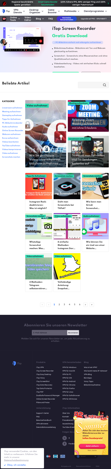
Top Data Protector (44, 388)
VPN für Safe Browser (71, 395)
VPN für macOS (68, 371)
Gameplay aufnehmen (12, 115)
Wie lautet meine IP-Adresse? (95, 371)
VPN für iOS (67, 378)
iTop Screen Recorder (45, 371)
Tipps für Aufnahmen (11, 119)
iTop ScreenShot (43, 381)
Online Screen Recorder (12, 130)
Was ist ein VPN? (90, 367)
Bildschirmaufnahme (92, 385)
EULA (97, 466)
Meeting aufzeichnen (11, 112)
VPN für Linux (67, 392)
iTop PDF (39, 392)
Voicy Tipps (88, 381)
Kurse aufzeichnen (10, 138)
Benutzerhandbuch (43, 420)
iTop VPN (40, 367)
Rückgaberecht (66, 466)
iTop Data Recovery (44, 385)
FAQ (50, 18)
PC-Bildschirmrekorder (12, 123)
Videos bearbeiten (10, 142)
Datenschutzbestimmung (16, 460)
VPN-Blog (88, 374)
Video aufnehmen (10, 153)
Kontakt (65, 417)
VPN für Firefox (68, 388)
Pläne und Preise (42, 402)
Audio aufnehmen (10, 127)
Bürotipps (88, 378)
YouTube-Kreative (69, 427)
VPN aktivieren (42, 424)
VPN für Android (68, 381)
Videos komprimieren (11, 149)
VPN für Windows (69, 367)
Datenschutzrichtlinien (83, 466)
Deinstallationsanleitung (46, 427)
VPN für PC (66, 374)
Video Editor (28, 18)
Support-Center (42, 413)
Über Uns (66, 413)
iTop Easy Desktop (43, 374)
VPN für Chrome (68, 385)
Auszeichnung (67, 424)
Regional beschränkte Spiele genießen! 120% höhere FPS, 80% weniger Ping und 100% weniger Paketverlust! (58, 3)
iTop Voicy (40, 378)
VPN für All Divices (69, 399)
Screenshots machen (11, 157)
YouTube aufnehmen (11, 146)
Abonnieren (73, 333)
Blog (38, 18)
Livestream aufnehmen (12, 108)
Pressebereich (68, 420)
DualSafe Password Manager (48, 395)
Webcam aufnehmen (11, 134)
